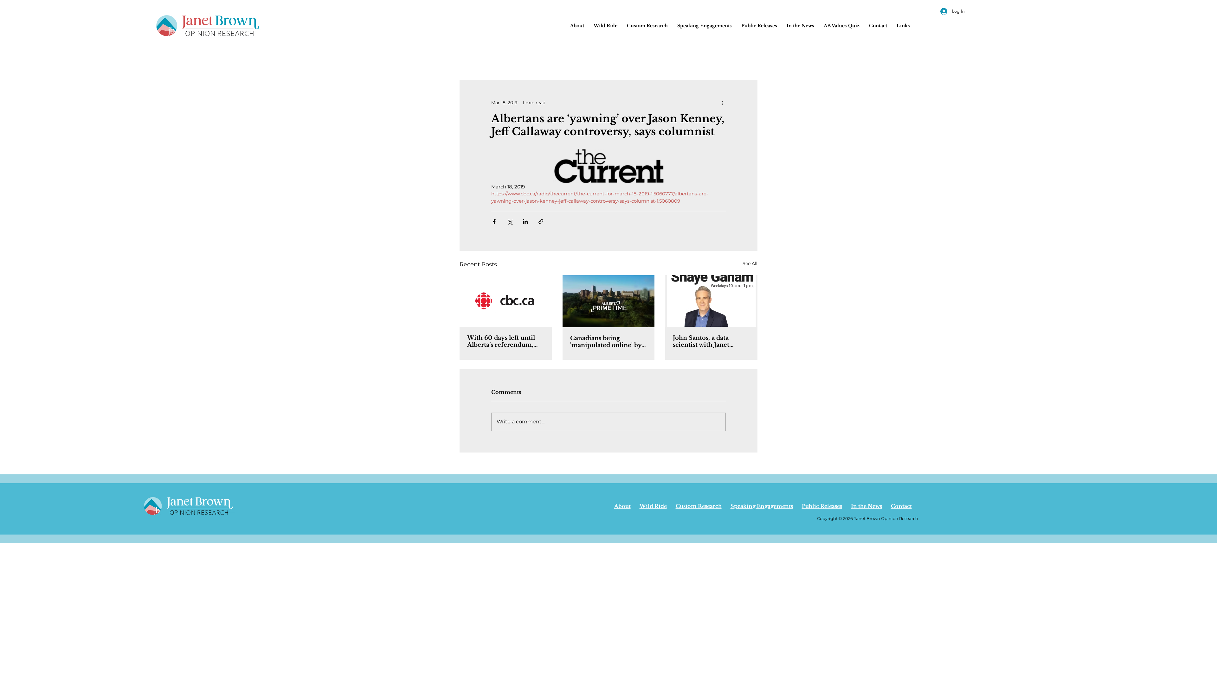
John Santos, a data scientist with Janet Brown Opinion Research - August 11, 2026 (704, 341)
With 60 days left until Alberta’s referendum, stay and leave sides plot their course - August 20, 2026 (504, 341)
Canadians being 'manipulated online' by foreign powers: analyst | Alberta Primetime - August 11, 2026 (606, 342)
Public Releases (822, 506)
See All (750, 263)
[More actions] (722, 102)
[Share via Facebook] (494, 221)
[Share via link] (541, 221)
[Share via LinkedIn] (525, 221)
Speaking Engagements (762, 506)
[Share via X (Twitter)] (510, 221)
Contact (901, 506)
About (622, 506)
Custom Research (699, 506)
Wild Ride (653, 506)
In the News (866, 506)
